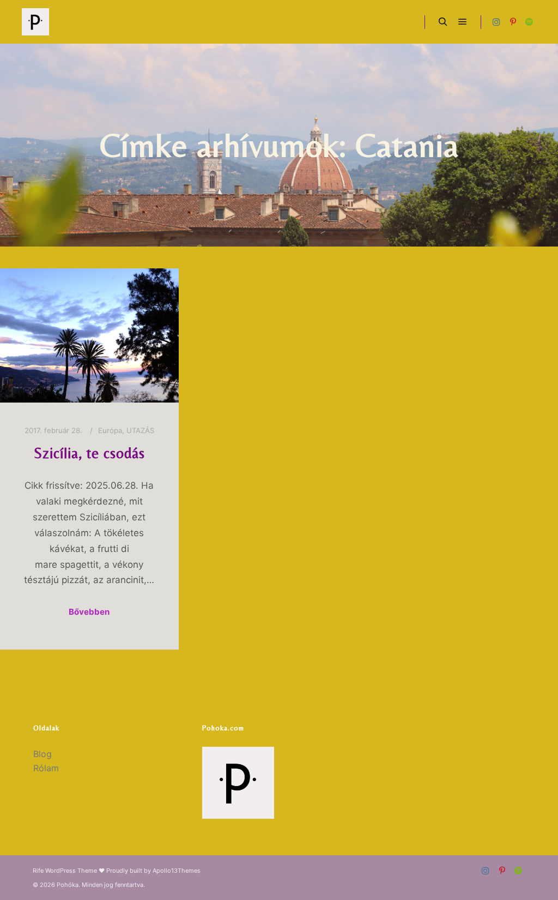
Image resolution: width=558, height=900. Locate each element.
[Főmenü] (462, 22)
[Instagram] (496, 22)
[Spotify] (529, 22)
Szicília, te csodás (89, 453)
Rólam (46, 768)
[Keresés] (443, 22)
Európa (110, 430)
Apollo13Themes (177, 870)
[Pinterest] (513, 22)
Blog (42, 753)
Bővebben (89, 612)
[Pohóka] (35, 22)
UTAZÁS (140, 430)
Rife (38, 870)
